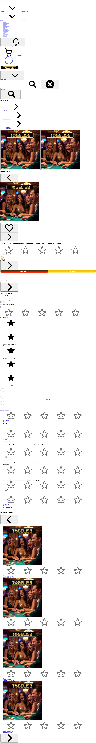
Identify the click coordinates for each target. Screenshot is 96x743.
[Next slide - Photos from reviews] (9, 738)
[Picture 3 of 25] (60, 150)
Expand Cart (20, 55)
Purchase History (6, 26)
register (8, 1)
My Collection (5, 34)
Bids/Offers (5, 24)
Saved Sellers (5, 31)
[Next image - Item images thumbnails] (9, 237)
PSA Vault (5, 36)
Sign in (4, 1)
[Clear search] (50, 84)
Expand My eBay (24, 20)
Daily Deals (12, 1)
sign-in (4, 46)
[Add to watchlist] (9, 228)
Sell (1, 2)
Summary (4, 22)
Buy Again (5, 27)
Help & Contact (27, 1)
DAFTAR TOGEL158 (72, 271)
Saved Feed (5, 29)
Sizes (4, 33)
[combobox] (12, 88)
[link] (9, 265)
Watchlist (4, 25)
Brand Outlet (17, 1)
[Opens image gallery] (0, 223)
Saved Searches (6, 30)
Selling (4, 28)
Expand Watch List (25, 11)
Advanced (23, 98)
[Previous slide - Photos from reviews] (9, 519)
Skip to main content (4, 0)
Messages (5, 35)
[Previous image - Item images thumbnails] (9, 178)
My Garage (5, 32)
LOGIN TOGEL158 (24, 271)
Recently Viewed (6, 23)
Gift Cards (22, 1)
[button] (10, 94)
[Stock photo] (20, 150)
